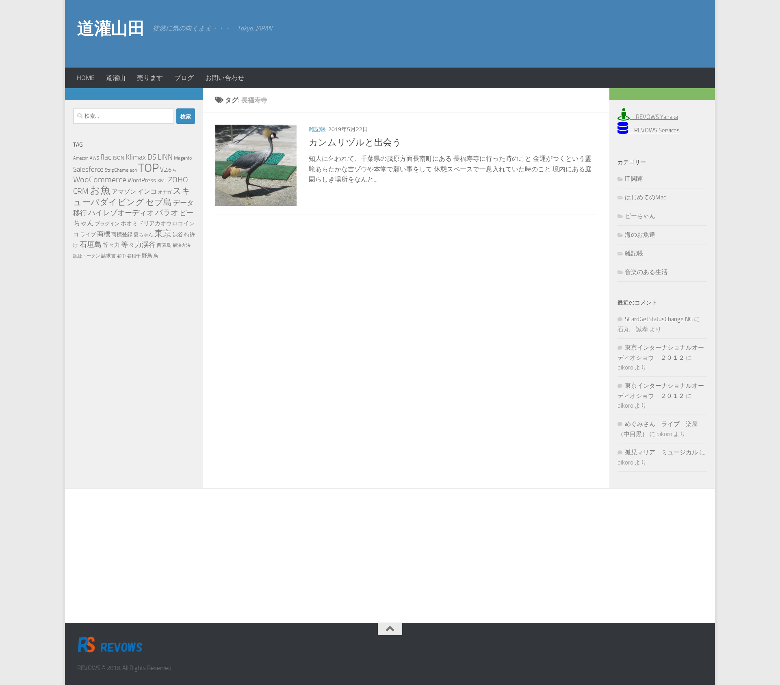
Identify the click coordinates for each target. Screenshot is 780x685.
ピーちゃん (640, 216)
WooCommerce (99, 179)
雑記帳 (317, 129)
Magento (183, 158)
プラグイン (107, 224)
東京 (162, 233)
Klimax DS (141, 157)
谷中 (121, 256)
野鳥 (147, 256)
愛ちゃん (143, 235)
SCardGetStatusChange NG (659, 319)
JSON (118, 158)
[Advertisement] (638, 32)
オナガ (164, 192)
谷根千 (134, 256)
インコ (147, 191)
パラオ (166, 212)
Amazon (81, 158)
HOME (86, 78)
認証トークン (86, 256)
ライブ (88, 234)
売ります (150, 78)
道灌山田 (111, 28)
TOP (148, 168)
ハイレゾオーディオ (121, 212)
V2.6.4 (168, 169)
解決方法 (182, 245)
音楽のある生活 (646, 272)
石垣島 (91, 244)
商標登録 (121, 234)
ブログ (184, 78)
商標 (103, 234)
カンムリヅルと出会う (355, 142)
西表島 (164, 245)
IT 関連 (634, 178)
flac (105, 157)
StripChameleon (121, 170)
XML (162, 180)
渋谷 (178, 234)
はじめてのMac (645, 197)
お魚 (100, 190)
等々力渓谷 (138, 244)
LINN (165, 157)
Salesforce (88, 169)
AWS (94, 158)
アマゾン (124, 191)
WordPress (142, 180)
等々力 (111, 245)
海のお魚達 (640, 234)
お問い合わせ (224, 78)
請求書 (108, 256)
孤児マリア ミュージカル (661, 452)
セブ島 (158, 202)
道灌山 (116, 78)
